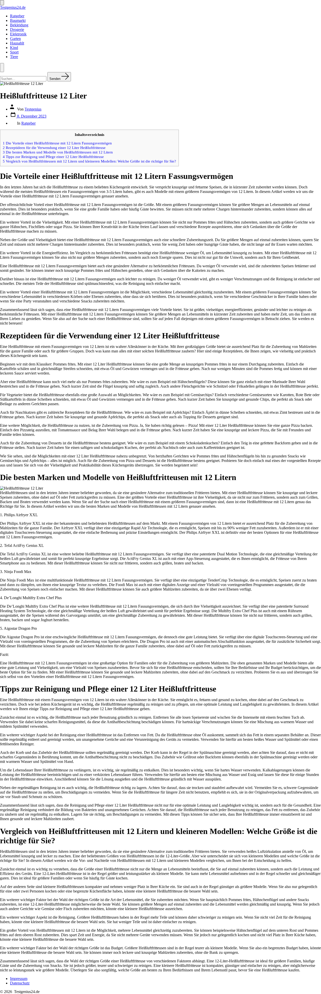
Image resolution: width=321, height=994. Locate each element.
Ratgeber (17, 16)
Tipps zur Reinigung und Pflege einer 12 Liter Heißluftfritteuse (53, 156)
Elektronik (18, 34)
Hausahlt (17, 43)
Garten (15, 38)
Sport (14, 52)
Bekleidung (19, 25)
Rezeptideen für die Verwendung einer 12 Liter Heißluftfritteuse (54, 147)
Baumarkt (18, 20)
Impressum (18, 978)
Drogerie (17, 29)
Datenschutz (20, 983)
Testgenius (33, 109)
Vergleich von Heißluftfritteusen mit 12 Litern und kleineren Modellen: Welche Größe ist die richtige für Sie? (89, 161)
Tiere (14, 57)
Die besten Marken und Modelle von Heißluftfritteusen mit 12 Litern (58, 152)
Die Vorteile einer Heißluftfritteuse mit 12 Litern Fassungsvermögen (57, 143)
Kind (14, 47)
